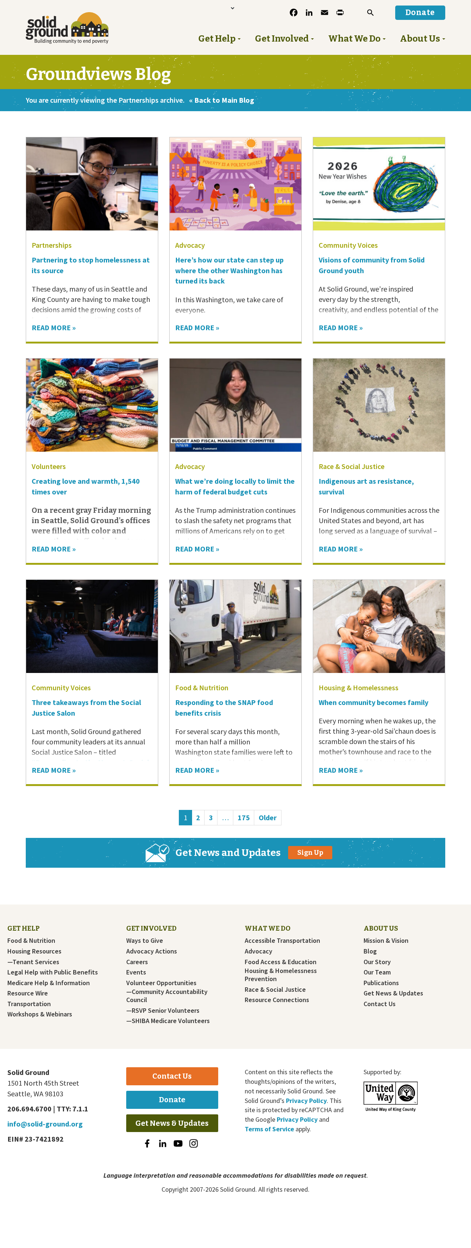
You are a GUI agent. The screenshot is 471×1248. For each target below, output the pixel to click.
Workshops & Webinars (39, 1014)
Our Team (377, 972)
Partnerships (52, 245)
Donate (172, 1099)
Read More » (54, 327)
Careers (137, 962)
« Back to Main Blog (221, 100)
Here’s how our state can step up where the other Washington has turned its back (229, 270)
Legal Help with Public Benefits (52, 972)
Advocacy (190, 245)
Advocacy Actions (151, 951)
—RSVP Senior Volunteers (162, 1010)
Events (136, 972)
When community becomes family (374, 702)
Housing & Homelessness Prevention (281, 975)
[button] (370, 12)
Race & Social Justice (352, 466)
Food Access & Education (280, 962)
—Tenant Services (33, 962)
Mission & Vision (386, 941)
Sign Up (310, 853)
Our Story (377, 962)
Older (268, 817)
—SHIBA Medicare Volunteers (168, 1021)
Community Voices (348, 245)
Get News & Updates (393, 993)
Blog (370, 951)
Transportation (29, 1004)
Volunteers (49, 466)
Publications (381, 983)
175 (245, 817)
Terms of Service (269, 1129)
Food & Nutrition (202, 687)
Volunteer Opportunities (161, 983)
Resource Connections (277, 1000)
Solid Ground (79, 28)
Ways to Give (144, 941)
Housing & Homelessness (359, 687)
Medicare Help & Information (48, 983)
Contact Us (380, 1004)
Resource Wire (27, 993)
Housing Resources (34, 951)
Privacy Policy (306, 1100)
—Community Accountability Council (167, 996)
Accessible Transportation (282, 941)
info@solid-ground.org (45, 1123)
